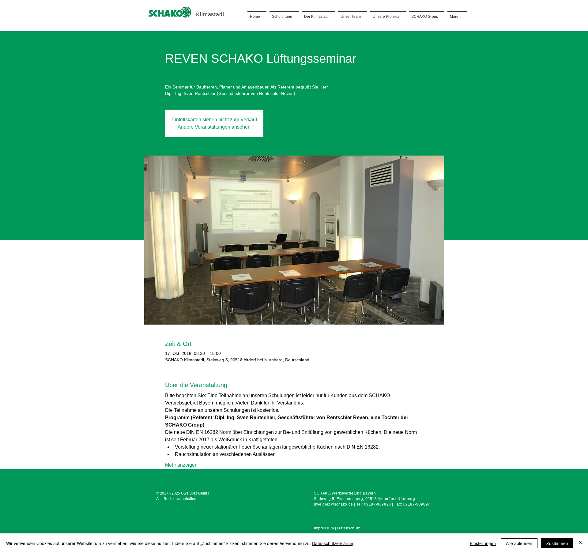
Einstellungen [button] (483, 543)
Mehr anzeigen (181, 465)
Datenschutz (348, 528)
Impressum (324, 528)
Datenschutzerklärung (333, 543)
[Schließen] (580, 543)
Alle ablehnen (519, 543)
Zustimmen (557, 543)
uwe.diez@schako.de (333, 504)
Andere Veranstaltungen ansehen (214, 127)
